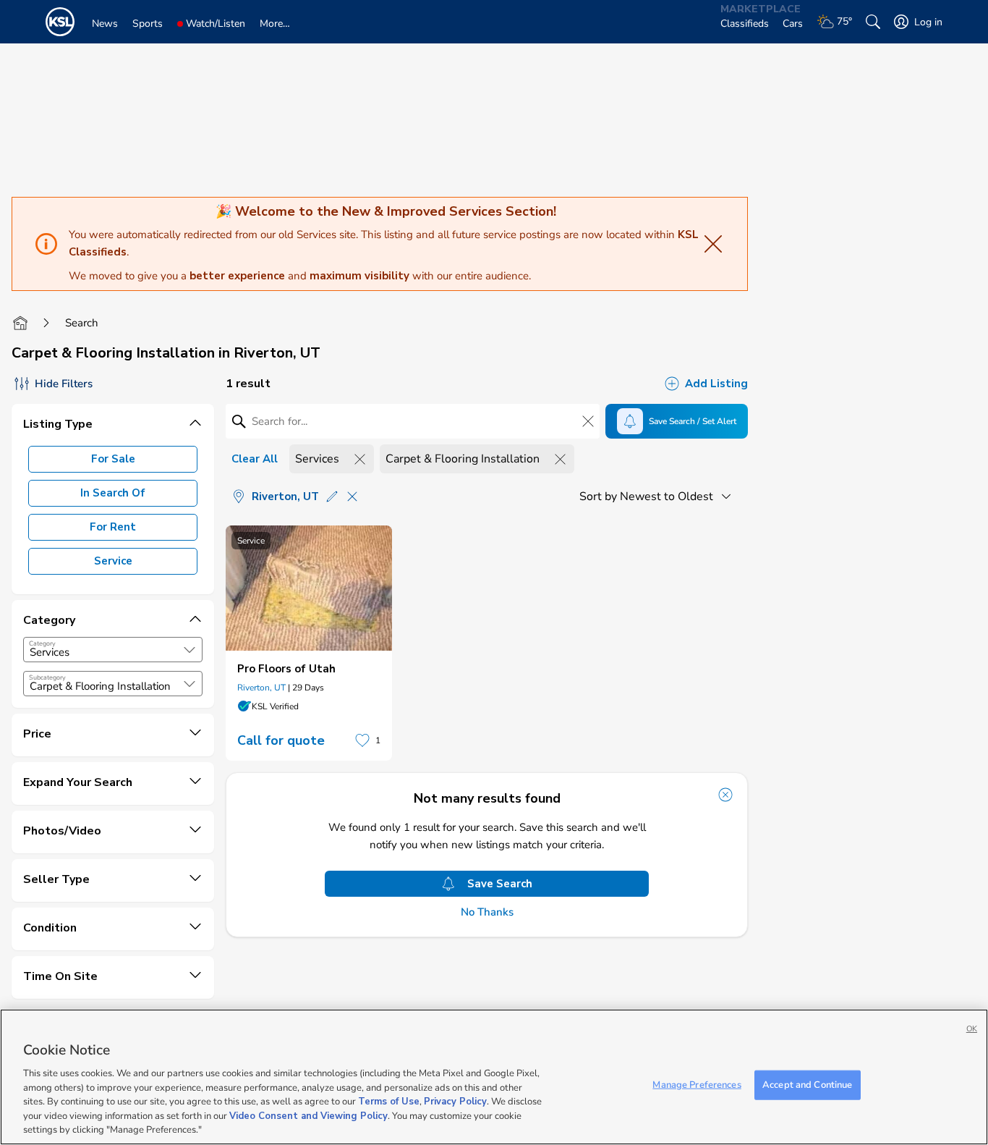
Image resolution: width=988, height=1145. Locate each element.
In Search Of (112, 493)
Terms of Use (389, 1101)
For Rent (113, 527)
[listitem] (309, 643)
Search (81, 323)
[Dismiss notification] (725, 795)
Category (42, 643)
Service (113, 561)
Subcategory (47, 677)
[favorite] (362, 740)
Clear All (254, 459)
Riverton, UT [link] (261, 687)
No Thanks (487, 912)
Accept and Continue (807, 1084)
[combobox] (113, 649)
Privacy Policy (455, 1101)
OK (971, 1028)
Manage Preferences (696, 1084)
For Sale (113, 459)
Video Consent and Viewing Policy (308, 1116)
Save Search (499, 883)
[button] (189, 650)
